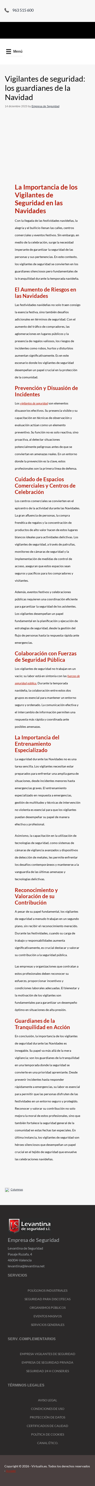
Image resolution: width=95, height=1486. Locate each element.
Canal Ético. (47, 1443)
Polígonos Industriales (47, 1290)
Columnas (17, 1189)
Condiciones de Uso (47, 1409)
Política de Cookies (47, 1434)
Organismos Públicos (48, 1307)
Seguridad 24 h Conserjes (47, 1371)
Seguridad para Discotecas (47, 1299)
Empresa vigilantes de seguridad (47, 1354)
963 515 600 (23, 10)
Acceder (11, 1471)
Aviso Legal (47, 1400)
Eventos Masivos (48, 1316)
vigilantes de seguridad (34, 403)
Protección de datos (47, 1417)
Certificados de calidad (47, 1426)
